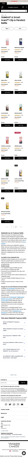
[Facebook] (6, 404)
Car (5, 15)
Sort (20, 28)
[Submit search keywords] (26, 11)
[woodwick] (10, 3)
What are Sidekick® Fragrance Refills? (11, 322)
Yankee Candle (5, 409)
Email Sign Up (4, 379)
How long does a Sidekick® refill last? (12, 336)
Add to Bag (7, 59)
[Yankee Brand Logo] (13, 7)
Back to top (13, 375)
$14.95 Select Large (14, 1)
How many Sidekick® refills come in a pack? (13, 343)
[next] (25, 1)
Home (2, 15)
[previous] (3, 1)
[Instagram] (14, 404)
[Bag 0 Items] (26, 7)
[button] (24, 453)
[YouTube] (22, 404)
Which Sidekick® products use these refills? (13, 329)
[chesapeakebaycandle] (17, 3)
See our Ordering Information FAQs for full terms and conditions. (13, 437)
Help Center (5, 430)
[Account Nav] (23, 7)
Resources (4, 413)
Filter (7, 28)
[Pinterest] (18, 404)
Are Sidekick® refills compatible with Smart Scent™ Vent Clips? (13, 357)
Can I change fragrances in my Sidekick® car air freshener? (11, 350)
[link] (5, 49)
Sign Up (23, 382)
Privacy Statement (21, 390)
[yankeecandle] (3, 3)
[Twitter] (10, 404)
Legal (2, 417)
